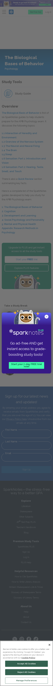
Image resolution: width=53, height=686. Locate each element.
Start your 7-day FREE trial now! (26, 365)
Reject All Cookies (26, 672)
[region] (26, 663)
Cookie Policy (28, 658)
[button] (46, 317)
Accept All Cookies (26, 664)
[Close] (49, 645)
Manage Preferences (26, 680)
